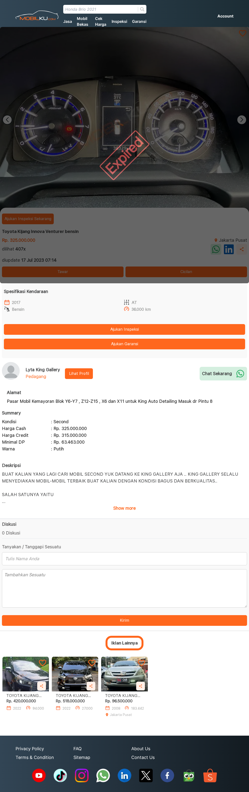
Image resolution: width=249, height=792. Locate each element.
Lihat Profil (79, 373)
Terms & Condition (35, 757)
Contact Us (143, 757)
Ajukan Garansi (124, 344)
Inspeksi (119, 21)
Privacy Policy (30, 748)
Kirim (124, 620)
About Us (140, 748)
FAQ (77, 748)
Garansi (139, 21)
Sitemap (81, 757)
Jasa (67, 21)
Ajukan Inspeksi (124, 329)
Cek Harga (100, 21)
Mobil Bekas (82, 21)
